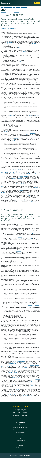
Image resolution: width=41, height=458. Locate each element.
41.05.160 (25, 169)
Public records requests (20, 440)
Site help (20, 443)
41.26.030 (9, 42)
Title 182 (18, 7)
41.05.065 (18, 169)
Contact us (20, 445)
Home (2, 7)
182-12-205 (5, 131)
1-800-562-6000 (20, 410)
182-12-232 (3, 12)
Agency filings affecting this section (8, 28)
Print (3, 9)
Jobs (20, 438)
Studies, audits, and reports (20, 420)
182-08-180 (11, 115)
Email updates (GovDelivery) (20, 447)
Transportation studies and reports (20, 427)
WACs (14, 7)
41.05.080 (24, 200)
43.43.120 (6, 43)
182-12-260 (16, 12)
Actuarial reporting (21, 424)
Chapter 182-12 (24, 7)
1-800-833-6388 (24, 412)
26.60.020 (29, 48)
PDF (3, 15)
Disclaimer (20, 455)
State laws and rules (8, 7)
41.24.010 (34, 43)
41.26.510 (30, 115)
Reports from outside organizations (20, 429)
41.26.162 (20, 47)
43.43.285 (37, 115)
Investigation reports (20, 432)
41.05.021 (14, 169)
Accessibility (20, 435)
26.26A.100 (18, 61)
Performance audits (20, 422)
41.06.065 (7, 172)
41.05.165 (3, 202)
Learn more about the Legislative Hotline (20, 415)
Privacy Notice (27, 455)
